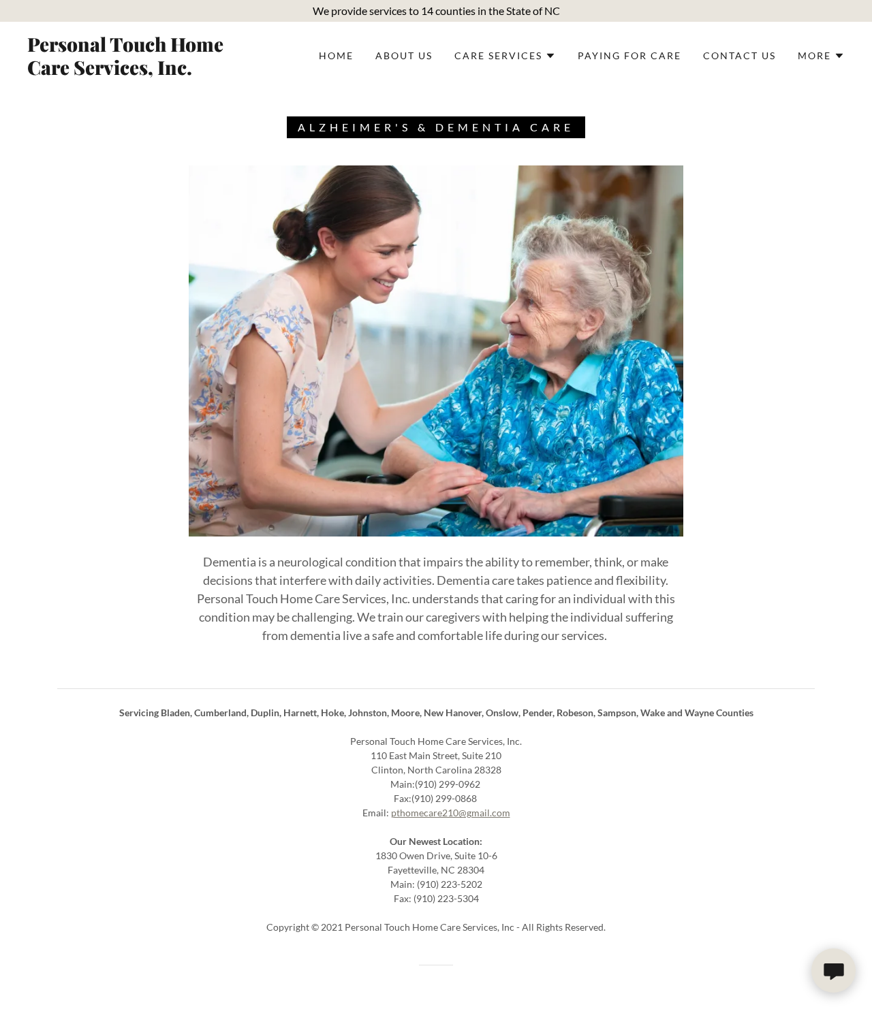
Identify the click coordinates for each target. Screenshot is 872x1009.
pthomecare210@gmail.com (450, 812)
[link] (139, 70)
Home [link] (336, 55)
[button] (505, 56)
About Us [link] (404, 55)
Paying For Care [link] (629, 55)
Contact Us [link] (739, 55)
